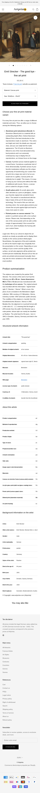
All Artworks (6, 647)
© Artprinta (20, 762)
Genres (5, 669)
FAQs (4, 691)
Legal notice (7, 695)
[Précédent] (9, 65)
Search (5, 706)
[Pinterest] (3, 635)
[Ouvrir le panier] (37, 9)
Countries (6, 665)
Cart (4, 684)
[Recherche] (33, 9)
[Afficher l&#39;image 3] (17, 65)
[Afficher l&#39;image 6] (24, 65)
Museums (6, 658)
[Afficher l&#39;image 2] (15, 65)
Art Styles (6, 654)
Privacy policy (7, 699)
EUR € (19, 757)
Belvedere (24, 380)
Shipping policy (8, 709)
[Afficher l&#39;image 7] (26, 65)
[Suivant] (30, 65)
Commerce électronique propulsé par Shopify (20, 765)
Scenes (5, 672)
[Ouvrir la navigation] (3, 9)
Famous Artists (8, 651)
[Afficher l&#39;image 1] (13, 65)
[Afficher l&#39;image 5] (22, 65)
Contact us (6, 688)
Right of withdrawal (9, 702)
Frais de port (17, 84)
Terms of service (8, 713)
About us (6, 716)
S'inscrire (10, 747)
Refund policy (7, 720)
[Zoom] (35, 18)
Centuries (6, 662)
